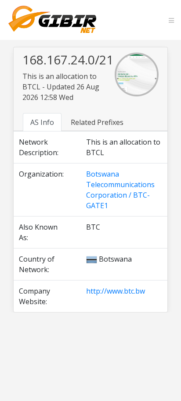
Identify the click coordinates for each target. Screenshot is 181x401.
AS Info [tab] (42, 122)
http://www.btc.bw (115, 291)
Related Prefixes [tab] (97, 122)
